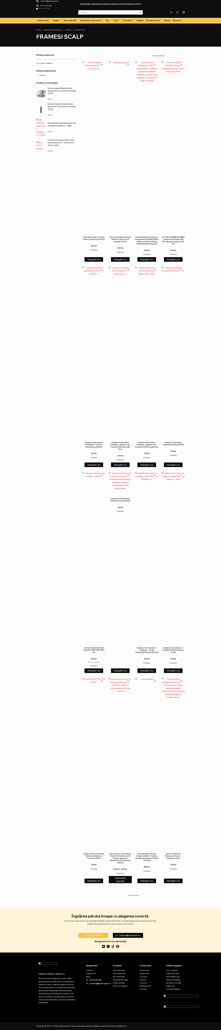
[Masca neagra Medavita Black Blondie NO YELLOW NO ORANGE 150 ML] (41, 93)
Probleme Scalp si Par (90, 21)
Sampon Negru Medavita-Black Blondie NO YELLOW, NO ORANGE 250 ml (62, 106)
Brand (56, 21)
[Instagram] (108, 946)
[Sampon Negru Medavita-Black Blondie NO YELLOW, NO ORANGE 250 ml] (41, 109)
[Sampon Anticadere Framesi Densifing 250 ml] (173, 352)
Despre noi (91, 973)
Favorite (143, 983)
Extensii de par (153, 21)
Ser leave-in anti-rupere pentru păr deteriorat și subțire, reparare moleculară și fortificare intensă (120, 858)
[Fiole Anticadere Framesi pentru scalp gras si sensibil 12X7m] (120, 147)
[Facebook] (117, 946)
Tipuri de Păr (43, 21)
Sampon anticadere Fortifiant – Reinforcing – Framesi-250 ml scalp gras (146, 444)
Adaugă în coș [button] (93, 259)
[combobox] (108, 12)
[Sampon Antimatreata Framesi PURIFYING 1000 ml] (93, 558)
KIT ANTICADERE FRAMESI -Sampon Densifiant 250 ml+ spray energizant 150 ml (173, 240)
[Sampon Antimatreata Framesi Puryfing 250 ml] (120, 483)
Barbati (140, 21)
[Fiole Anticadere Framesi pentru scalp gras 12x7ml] (93, 147)
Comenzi (143, 976)
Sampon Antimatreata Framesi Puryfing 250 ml (120, 499)
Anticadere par (119, 973)
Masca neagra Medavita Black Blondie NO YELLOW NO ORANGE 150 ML (62, 90)
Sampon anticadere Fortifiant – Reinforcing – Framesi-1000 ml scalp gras (120, 445)
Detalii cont (144, 973)
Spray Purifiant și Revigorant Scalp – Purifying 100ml (173, 856)
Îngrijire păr (70, 21)
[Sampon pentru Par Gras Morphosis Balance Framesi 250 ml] (93, 764)
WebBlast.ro (122, 1026)
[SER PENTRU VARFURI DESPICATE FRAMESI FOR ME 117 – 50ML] (41, 127)
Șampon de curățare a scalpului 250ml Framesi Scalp (173, 650)
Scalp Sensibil (119, 983)
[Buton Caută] (140, 12)
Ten (107, 21)
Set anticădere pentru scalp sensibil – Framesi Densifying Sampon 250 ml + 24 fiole (146, 857)
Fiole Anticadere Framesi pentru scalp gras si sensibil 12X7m (120, 239)
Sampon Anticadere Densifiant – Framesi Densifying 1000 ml (93, 444)
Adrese (143, 980)
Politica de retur (172, 973)
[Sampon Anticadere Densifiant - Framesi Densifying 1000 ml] (93, 352)
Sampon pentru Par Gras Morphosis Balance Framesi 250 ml (93, 856)
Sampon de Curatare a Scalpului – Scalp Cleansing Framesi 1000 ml (146, 650)
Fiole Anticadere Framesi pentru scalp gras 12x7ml (94, 238)
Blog (88, 976)
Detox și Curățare (120, 986)
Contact (89, 970)
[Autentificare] (171, 12)
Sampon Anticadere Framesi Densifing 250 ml (173, 443)
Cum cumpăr (171, 970)
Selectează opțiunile (120, 879)
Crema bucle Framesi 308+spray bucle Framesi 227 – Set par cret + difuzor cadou (61, 142)
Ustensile (127, 21)
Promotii (177, 21)
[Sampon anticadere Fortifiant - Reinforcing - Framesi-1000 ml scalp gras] (120, 352)
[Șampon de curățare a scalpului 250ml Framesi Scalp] (173, 558)
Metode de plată (173, 980)
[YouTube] (103, 946)
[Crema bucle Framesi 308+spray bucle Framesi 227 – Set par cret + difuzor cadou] (41, 145)
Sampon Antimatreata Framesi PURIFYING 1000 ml (93, 650)
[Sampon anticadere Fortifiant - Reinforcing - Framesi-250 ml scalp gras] (146, 352)
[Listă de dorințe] (177, 12)
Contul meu (144, 970)
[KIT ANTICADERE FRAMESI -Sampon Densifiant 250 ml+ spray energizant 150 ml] (173, 147)
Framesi (93, 250)
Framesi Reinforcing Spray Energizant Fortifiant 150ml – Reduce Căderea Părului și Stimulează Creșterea (146, 240)
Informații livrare (173, 976)
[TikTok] (112, 946)
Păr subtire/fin (119, 976)
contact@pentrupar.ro (49, 3)
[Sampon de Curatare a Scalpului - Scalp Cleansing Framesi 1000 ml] (146, 558)
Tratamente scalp (120, 980)
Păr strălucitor (119, 970)
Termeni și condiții (173, 983)
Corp (115, 21)
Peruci (167, 21)
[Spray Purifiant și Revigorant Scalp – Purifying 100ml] (173, 764)
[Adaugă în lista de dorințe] (102, 64)
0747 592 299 (71, 3)
